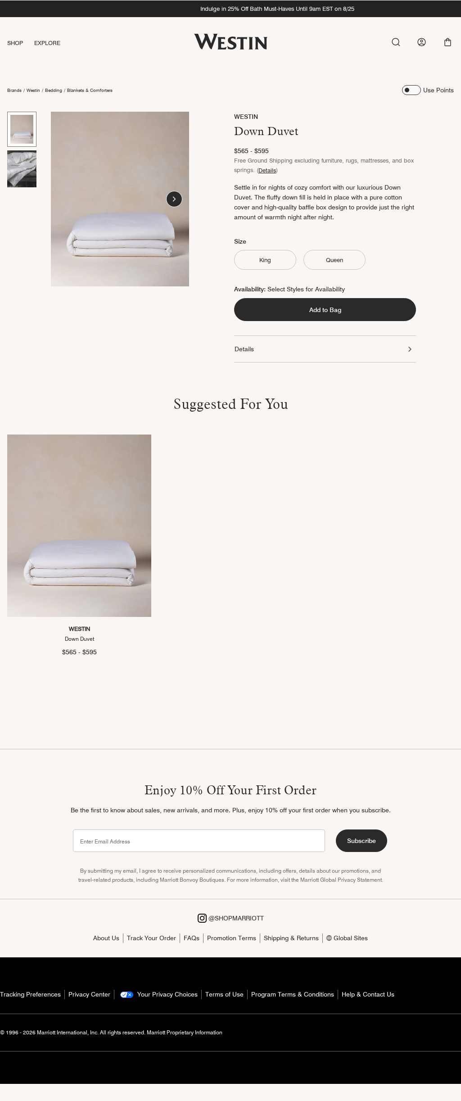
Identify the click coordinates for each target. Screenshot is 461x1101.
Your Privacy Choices (167, 994)
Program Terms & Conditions (292, 994)
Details (267, 170)
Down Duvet (79, 638)
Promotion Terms (231, 938)
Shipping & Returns (291, 938)
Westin (33, 90)
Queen (334, 259)
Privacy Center (89, 994)
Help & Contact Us (368, 994)
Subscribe (361, 840)
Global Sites (350, 938)
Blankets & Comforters (90, 90)
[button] (448, 42)
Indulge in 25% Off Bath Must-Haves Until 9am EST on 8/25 (230, 8)
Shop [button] (15, 42)
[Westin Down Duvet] (79, 526)
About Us (106, 938)
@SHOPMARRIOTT (235, 918)
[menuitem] (20, 43)
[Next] (174, 199)
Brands (14, 90)
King (265, 259)
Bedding (53, 90)
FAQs (191, 938)
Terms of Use (224, 994)
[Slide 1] (21, 129)
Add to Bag (325, 309)
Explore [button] (47, 42)
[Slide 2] (21, 168)
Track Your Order (151, 938)
